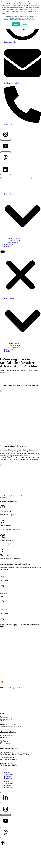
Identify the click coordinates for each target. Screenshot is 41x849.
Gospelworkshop (14, 242)
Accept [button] (16, 24)
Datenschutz (8, 778)
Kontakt (7, 246)
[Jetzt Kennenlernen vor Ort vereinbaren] (20, 379)
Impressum (7, 776)
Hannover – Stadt (14, 240)
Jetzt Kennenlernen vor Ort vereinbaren (20, 385)
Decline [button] (25, 24)
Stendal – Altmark (14, 238)
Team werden (8, 774)
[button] (20, 272)
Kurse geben (8, 244)
